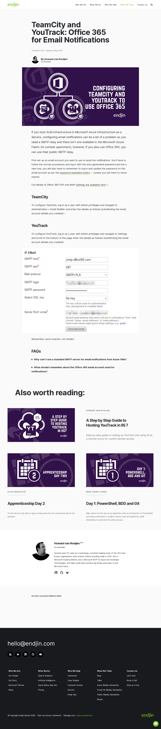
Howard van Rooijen (67, 543)
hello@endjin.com (31, 643)
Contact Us (142, 5)
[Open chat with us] (156, 724)
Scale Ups (72, 694)
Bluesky (67, 573)
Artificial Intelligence (46, 680)
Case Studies (73, 680)
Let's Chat (131, 675)
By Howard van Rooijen (54, 59)
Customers (72, 675)
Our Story (12, 680)
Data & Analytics (45, 675)
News (10, 690)
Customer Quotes (75, 685)
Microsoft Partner (16, 685)
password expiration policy (75, 172)
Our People (13, 675)
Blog (99, 675)
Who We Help (110, 5)
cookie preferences (84, 715)
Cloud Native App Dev (47, 685)
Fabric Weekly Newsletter (108, 694)
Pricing (41, 690)
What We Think (127, 5)
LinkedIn (56, 573)
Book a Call (132, 680)
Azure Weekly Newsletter (108, 685)
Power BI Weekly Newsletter (109, 690)
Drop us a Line (133, 685)
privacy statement (53, 715)
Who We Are (80, 5)
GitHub (62, 573)
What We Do (95, 5)
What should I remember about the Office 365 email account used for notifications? (72, 369)
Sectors (71, 690)
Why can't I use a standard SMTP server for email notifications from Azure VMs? (80, 359)
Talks (99, 680)
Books (100, 699)
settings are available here (91, 184)
